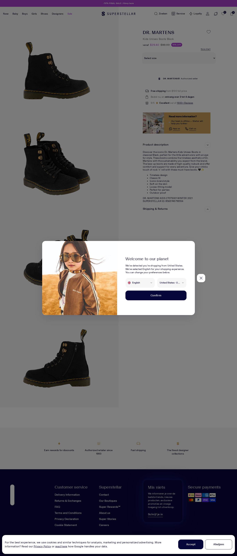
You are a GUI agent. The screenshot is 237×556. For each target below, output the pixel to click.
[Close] (201, 278)
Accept (190, 544)
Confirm (156, 295)
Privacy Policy (42, 546)
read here (61, 546)
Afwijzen (218, 544)
